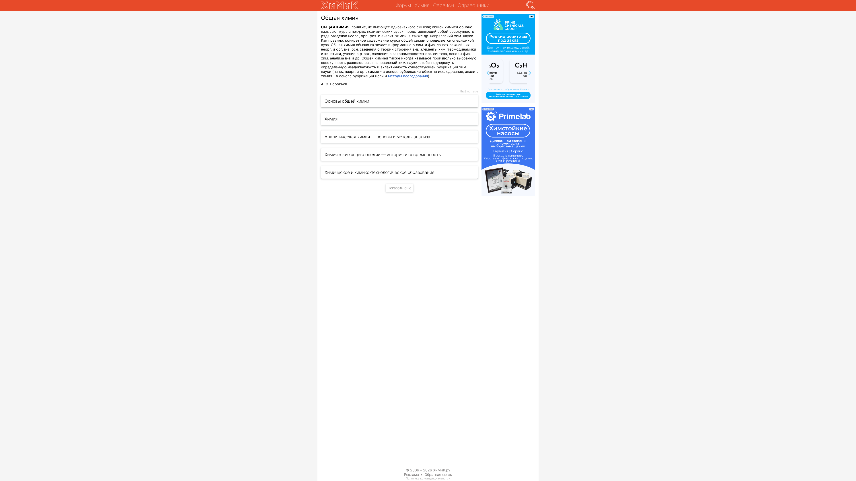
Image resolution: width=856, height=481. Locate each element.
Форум (403, 5)
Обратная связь (438, 474)
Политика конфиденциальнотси (428, 478)
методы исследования (408, 76)
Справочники (473, 5)
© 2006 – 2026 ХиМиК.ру (428, 470)
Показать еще (399, 188)
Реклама (411, 474)
